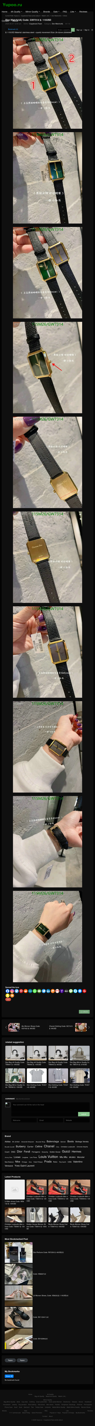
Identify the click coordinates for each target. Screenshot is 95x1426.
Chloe (57, 1147)
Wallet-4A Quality (51, 1396)
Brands (46, 11)
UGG (69, 1162)
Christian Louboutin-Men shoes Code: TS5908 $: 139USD (80, 1198)
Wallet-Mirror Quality (58, 1407)
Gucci (66, 1151)
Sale (55, 11)
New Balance (9, 1162)
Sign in (86, 30)
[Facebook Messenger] (80, 991)
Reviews (83, 11)
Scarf (15, 1407)
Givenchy (45, 1152)
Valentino (77, 1161)
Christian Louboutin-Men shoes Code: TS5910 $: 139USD (36, 1198)
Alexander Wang (40, 1142)
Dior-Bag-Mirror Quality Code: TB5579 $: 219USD (79, 1063)
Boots (70, 1141)
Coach (7, 1152)
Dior (8, 999)
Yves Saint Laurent (24, 1165)
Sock (20, 1407)
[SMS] (71, 991)
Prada (48, 1161)
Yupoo (10, 1360)
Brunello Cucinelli (9, 1147)
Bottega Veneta (82, 1141)
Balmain (63, 1142)
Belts (18, 1402)
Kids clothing (32, 1404)
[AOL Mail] (66, 991)
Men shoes (49, 1404)
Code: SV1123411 (41, 1317)
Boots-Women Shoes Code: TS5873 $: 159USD (79, 1225)
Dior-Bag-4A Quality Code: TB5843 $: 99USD (58, 1063)
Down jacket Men (41, 1402)
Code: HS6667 (39, 1274)
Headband (88, 1402)
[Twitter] (17, 991)
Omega (24, 1162)
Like (72, 11)
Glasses (74, 1402)
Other (30, 1162)
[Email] (39, 991)
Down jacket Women (55, 1402)
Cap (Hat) (25, 1402)
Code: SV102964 (40, 1338)
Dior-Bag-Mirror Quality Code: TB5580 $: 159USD (15, 1086)
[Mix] (53, 991)
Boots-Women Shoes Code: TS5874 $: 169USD (57, 1225)
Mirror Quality (32, 11)
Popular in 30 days (68, 1413)
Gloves (81, 1402)
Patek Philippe (38, 1162)
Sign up (79, 30)
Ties (32, 1407)
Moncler (81, 1157)
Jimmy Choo (8, 1157)
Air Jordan (16, 1142)
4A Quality (15, 11)
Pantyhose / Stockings (68, 1404)
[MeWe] (30, 991)
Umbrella (48, 1407)
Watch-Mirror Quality (73, 1407)
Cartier (30, 1146)
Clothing (32, 1402)
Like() (84, 1011)
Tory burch (62, 1162)
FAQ (65, 11)
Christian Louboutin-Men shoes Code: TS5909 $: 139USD (58, 1198)
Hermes (76, 1151)
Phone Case (9, 1407)
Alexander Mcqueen (27, 1142)
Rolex (55, 1162)
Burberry (21, 1146)
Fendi (27, 1151)
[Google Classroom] (84, 991)
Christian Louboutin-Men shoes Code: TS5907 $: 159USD (15, 1226)
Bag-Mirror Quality (9, 1402)
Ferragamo (36, 1152)
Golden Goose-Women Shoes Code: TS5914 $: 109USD (37, 1226)
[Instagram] (12, 991)
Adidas (8, 1141)
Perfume (79, 1404)
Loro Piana (33, 1157)
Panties (57, 1404)
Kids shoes (41, 1404)
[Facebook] (8, 991)
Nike (17, 1161)
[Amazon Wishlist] (8, 995)
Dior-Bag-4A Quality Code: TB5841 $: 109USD (15, 1063)
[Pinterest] (21, 991)
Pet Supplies (88, 1404)
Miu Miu (63, 1156)
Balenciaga (53, 1141)
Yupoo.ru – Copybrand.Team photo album (49, 1420)
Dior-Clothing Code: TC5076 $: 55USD (80, 1086)
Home (4, 11)
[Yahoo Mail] (62, 991)
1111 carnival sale (15, 1413)
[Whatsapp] (35, 991)
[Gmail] (57, 991)
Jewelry (14, 1404)
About (15, 20)
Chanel (49, 1146)
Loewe (17, 1156)
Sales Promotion (37, 1413)
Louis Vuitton (48, 1156)
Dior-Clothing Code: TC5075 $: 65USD (58, 1086)
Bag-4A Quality (39, 1396)
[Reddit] (26, 991)
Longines (25, 1157)
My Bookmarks (80, 1413)
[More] (12, 995)
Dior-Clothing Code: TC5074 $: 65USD (37, 1086)
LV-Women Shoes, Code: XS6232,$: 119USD (50, 1295)
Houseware (6, 1404)
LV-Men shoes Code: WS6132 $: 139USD (14, 1202)
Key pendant (23, 1404)
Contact (5, 20)
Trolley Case (39, 1407)
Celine (38, 1146)
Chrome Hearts (82, 1147)
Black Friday (26, 1413)
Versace (9, 1165)
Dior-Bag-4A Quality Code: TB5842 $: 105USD (36, 1063)
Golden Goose (55, 1152)
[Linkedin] (48, 991)
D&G (13, 1151)
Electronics (66, 1402)
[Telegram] (44, 991)
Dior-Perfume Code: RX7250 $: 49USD (48, 1252)
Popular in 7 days (55, 1413)
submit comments (84, 1114)
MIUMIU (72, 1157)
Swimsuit (26, 1407)
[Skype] (75, 991)
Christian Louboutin (68, 1147)
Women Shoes (85, 1407)
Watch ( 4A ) (62, 1396)
